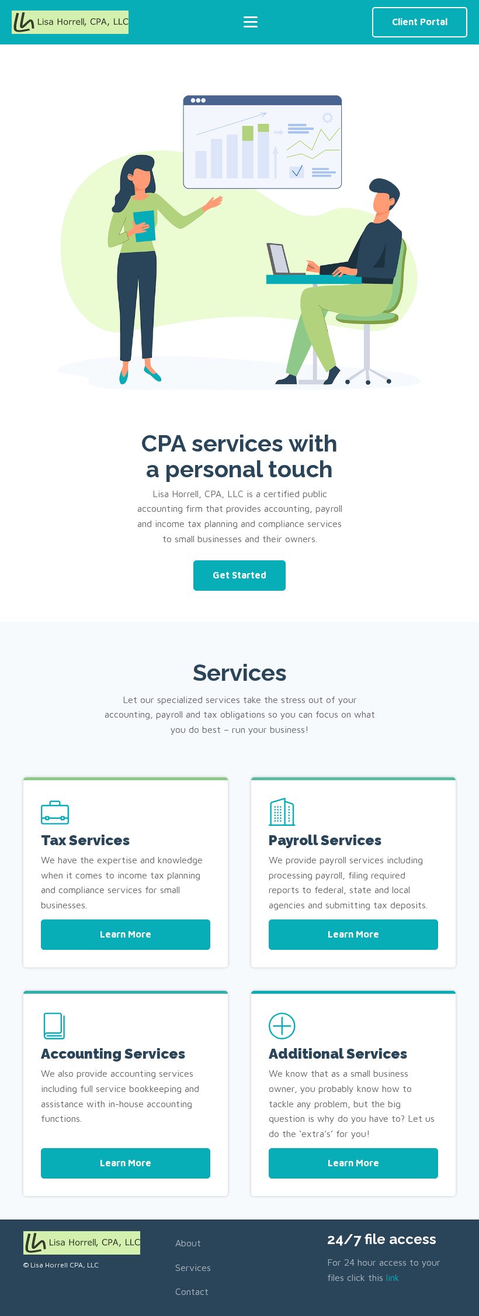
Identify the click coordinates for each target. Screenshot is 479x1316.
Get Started (239, 575)
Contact (192, 1291)
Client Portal (419, 21)
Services (193, 1267)
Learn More (125, 934)
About (188, 1243)
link (393, 1277)
